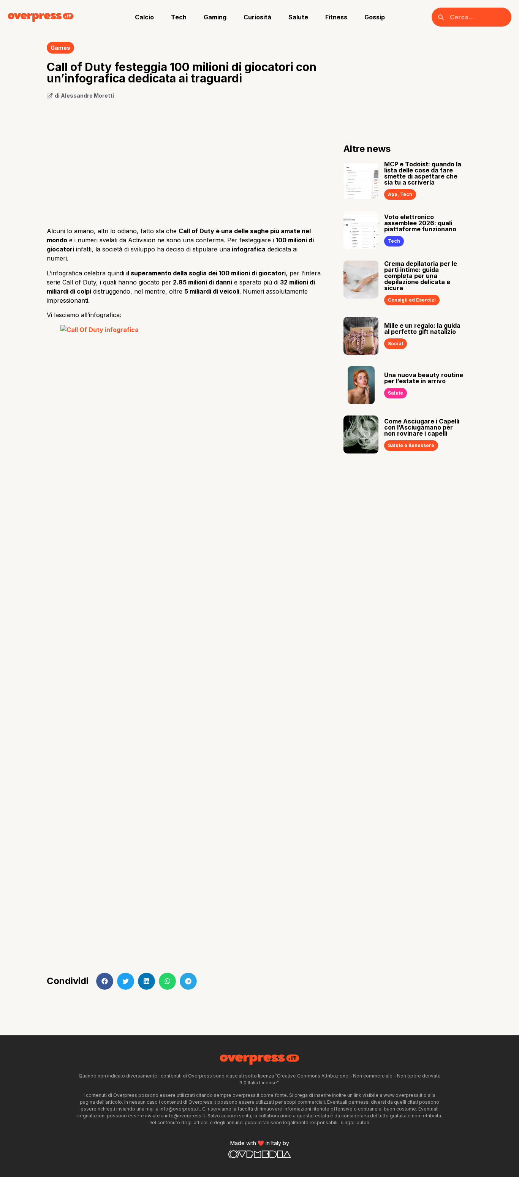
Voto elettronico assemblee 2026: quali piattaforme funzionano (420, 223)
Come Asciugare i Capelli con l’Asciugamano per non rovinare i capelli (421, 427)
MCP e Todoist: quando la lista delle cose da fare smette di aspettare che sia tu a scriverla (422, 173)
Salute (298, 17)
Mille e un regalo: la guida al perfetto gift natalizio (422, 328)
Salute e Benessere (411, 445)
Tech (179, 17)
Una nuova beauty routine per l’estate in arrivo (423, 378)
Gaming (215, 17)
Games (60, 47)
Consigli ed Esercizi (412, 300)
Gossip (374, 17)
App (392, 194)
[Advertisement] (184, 160)
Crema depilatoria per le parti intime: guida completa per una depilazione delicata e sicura (420, 276)
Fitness (336, 17)
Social (395, 343)
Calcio (144, 17)
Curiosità (257, 17)
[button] (104, 981)
